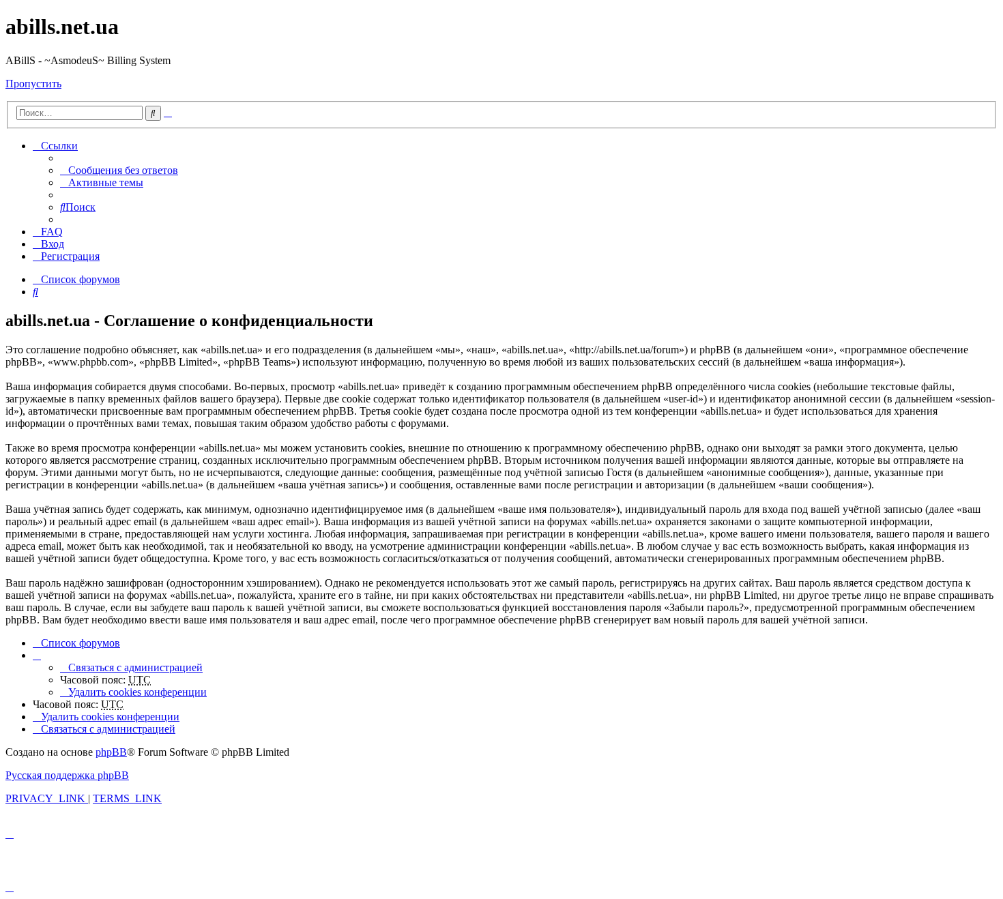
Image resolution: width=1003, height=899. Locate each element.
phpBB (111, 752)
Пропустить (33, 83)
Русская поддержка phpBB (67, 775)
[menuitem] (119, 170)
